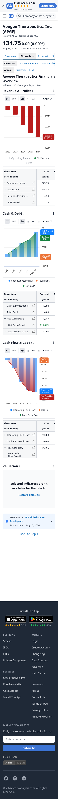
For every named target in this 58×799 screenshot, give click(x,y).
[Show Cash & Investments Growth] (5, 305)
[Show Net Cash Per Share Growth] (5, 331)
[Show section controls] (53, 90)
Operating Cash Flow (24, 409)
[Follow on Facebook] (5, 778)
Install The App (12, 697)
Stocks (7, 641)
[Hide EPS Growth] (5, 196)
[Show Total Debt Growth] (5, 312)
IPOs (6, 647)
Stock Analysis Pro (14, 678)
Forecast (43, 56)
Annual (8, 69)
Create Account (41, 647)
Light (10, 762)
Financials (27, 56)
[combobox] (36, 16)
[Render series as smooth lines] (27, 98)
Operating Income (21, 158)
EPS (30, 163)
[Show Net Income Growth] (5, 189)
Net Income (43, 158)
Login (35, 641)
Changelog (38, 654)
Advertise (37, 667)
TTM (31, 69)
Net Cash (30, 285)
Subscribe (29, 748)
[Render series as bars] (22, 98)
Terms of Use (40, 703)
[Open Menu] (4, 16)
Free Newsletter (13, 684)
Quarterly (20, 69)
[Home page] (11, 16)
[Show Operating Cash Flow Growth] (5, 435)
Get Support (10, 691)
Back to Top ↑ (29, 534)
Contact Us (38, 697)
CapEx (44, 409)
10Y (14, 98)
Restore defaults (29, 495)
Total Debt (44, 280)
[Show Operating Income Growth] (5, 183)
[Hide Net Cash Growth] (5, 318)
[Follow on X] (14, 778)
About (35, 691)
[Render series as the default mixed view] (22, 221)
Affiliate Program (42, 716)
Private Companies (14, 660)
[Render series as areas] (33, 98)
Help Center (39, 673)
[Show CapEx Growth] (5, 441)
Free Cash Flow (30, 415)
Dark (22, 762)
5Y (7, 98)
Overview (10, 56)
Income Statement (29, 63)
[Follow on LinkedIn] (23, 778)
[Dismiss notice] (3, 6)
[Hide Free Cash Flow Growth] (5, 448)
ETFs (6, 654)
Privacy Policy (40, 710)
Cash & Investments (22, 280)
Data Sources (40, 660)
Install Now (47, 5)
